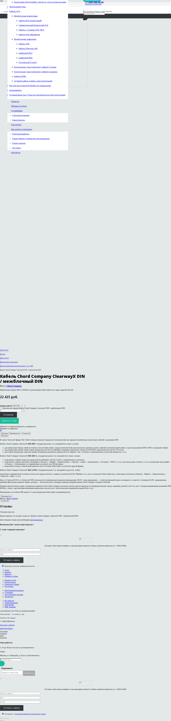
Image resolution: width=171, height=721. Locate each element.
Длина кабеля (6, 406)
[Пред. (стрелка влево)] (1, 720)
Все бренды (9, 601)
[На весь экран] (3, 718)
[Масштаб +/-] (1, 718)
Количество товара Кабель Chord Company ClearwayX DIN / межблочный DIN (34, 408)
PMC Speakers (10, 607)
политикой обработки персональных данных (30, 714)
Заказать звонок (7, 625)
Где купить (9, 586)
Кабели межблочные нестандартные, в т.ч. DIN (16, 366)
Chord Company (14, 386)
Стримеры (9, 593)
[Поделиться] (1, 431)
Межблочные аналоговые (9, 362)
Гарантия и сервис (12, 584)
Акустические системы (14, 595)
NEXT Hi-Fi (4, 350)
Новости (8, 574)
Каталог (2, 354)
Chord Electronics (11, 603)
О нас (7, 570)
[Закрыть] (1, 678)
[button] (18, 426)
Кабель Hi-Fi (4, 358)
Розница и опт (10, 580)
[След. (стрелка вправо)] (3, 720)
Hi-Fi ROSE (9, 605)
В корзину (8, 414)
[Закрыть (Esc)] (8, 718)
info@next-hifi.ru (6, 629)
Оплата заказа (10, 582)
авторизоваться (37, 520)
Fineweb (13, 618)
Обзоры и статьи (11, 576)
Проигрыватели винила (14, 590)
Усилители (9, 597)
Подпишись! (7, 668)
